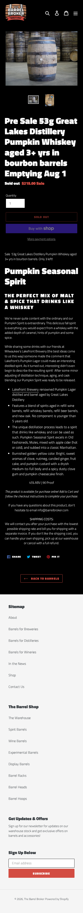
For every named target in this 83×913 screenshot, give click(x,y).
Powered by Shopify (57, 899)
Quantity (11, 195)
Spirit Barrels (18, 729)
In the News (17, 663)
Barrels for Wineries (22, 652)
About (13, 617)
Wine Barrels (18, 740)
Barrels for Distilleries (24, 640)
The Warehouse (20, 717)
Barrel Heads (18, 787)
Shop (12, 675)
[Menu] (75, 13)
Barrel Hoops (18, 798)
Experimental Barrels (23, 752)
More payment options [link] (41, 239)
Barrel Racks (17, 775)
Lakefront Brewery (25, 389)
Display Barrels (19, 763)
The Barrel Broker (34, 899)
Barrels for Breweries (23, 629)
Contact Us (16, 686)
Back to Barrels (44, 578)
